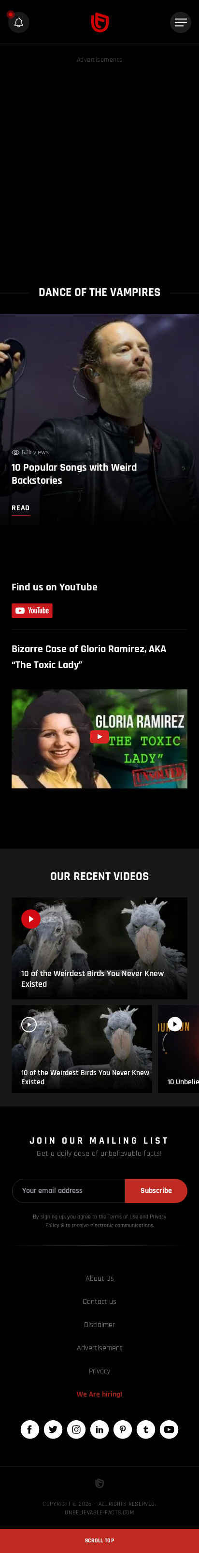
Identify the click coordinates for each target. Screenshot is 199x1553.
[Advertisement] (99, 165)
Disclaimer (99, 1325)
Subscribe (156, 1191)
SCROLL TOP (99, 1540)
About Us (99, 1278)
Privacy (99, 1371)
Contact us (99, 1302)
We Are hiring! (99, 1394)
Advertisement (100, 1348)
